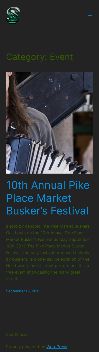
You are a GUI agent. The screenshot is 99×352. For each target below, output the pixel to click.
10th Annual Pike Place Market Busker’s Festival (48, 198)
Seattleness (17, 334)
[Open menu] (90, 15)
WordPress (56, 346)
